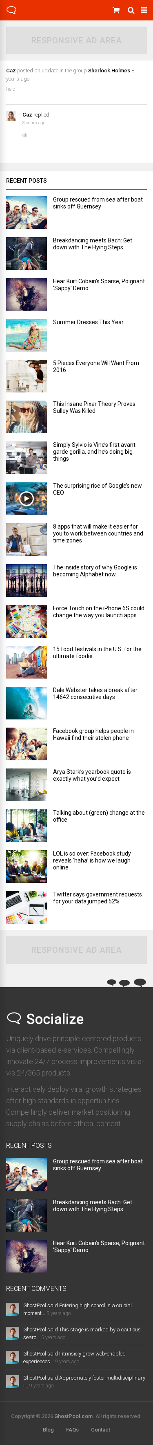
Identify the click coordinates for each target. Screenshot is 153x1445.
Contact (100, 1430)
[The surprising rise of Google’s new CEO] (26, 513)
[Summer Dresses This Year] (26, 349)
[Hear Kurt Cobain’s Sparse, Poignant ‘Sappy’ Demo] (26, 308)
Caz (11, 70)
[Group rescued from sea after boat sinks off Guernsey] (26, 227)
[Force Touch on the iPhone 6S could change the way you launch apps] (26, 635)
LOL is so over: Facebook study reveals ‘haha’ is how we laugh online (92, 860)
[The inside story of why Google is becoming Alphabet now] (26, 594)
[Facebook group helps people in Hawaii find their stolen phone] (26, 758)
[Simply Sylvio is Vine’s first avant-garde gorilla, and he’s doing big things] (26, 472)
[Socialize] (11, 13)
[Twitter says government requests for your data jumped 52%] (26, 921)
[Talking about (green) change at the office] (26, 840)
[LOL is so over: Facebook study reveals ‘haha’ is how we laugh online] (26, 881)
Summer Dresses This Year (88, 322)
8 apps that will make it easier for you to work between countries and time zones (98, 533)
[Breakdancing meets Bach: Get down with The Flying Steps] (26, 267)
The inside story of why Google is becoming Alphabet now (95, 571)
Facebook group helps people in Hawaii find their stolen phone (93, 734)
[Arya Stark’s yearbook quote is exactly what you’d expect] (26, 799)
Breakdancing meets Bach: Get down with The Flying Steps (92, 244)
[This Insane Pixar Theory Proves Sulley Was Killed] (26, 431)
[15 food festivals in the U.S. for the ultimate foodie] (26, 676)
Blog (48, 1430)
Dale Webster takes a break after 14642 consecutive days (95, 693)
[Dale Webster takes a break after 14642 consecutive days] (26, 717)
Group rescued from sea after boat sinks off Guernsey (98, 203)
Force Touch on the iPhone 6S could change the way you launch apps (98, 611)
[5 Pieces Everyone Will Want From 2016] (26, 390)
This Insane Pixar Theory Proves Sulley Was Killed (94, 407)
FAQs (72, 1430)
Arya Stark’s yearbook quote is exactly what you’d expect (92, 775)
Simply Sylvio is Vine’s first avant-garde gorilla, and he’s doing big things (95, 451)
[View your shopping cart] (117, 10)
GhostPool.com (73, 1416)
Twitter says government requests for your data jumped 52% (97, 898)
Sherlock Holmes (109, 70)
